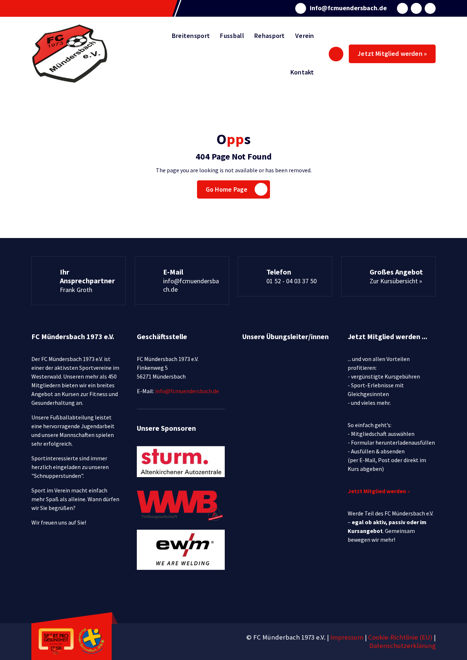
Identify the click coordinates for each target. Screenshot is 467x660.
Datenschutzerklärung (402, 645)
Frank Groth (76, 289)
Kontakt (302, 72)
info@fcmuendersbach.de (348, 8)
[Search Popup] (336, 54)
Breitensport (191, 35)
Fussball (232, 35)
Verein (304, 35)
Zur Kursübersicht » (396, 281)
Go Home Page (227, 189)
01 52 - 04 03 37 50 (291, 281)
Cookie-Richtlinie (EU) (401, 637)
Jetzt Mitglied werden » (392, 53)
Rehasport (269, 35)
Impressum (346, 637)
